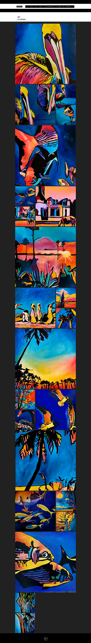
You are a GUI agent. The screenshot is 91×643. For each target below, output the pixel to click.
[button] (59, 6)
